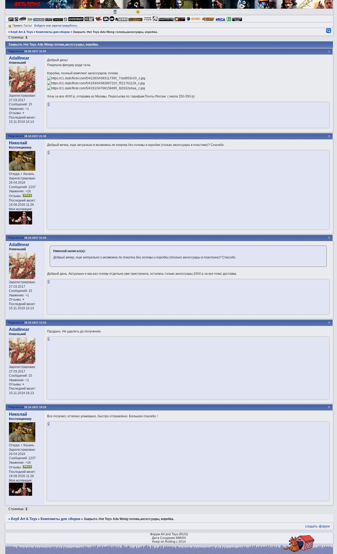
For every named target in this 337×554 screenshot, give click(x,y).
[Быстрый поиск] (328, 30)
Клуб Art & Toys (22, 31)
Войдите (39, 25)
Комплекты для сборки (53, 31)
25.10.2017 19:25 (35, 407)
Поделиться (16, 51)
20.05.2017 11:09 (35, 51)
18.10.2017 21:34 (35, 237)
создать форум (317, 526)
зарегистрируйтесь (64, 25)
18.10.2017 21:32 (35, 136)
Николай (18, 143)
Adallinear (19, 58)
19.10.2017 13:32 (35, 322)
